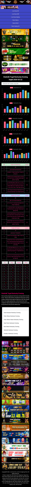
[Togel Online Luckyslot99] (15, 415)
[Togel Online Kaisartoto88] (15, 402)
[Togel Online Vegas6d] (15, 369)
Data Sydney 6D (14, 478)
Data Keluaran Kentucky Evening (12, 312)
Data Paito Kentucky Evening (11, 323)
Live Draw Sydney (15, 17)
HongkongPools (8, 481)
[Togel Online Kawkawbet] (15, 363)
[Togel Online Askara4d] (15, 376)
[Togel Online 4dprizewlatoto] (15, 395)
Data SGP (24, 476)
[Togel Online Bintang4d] (15, 382)
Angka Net (8, 475)
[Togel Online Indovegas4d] (15, 466)
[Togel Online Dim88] (15, 38)
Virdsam (4, 475)
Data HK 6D (8, 478)
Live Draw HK (15, 11)
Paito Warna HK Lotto (18, 483)
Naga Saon (26, 475)
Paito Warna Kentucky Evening (12, 316)
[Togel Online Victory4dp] (15, 356)
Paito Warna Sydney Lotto (18, 481)
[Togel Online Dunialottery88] (15, 427)
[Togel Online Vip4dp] (15, 421)
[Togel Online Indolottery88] (15, 440)
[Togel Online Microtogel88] (15, 344)
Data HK (20, 476)
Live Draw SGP (15, 14)
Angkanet (15, 479)
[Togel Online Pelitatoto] (15, 64)
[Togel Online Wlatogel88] (15, 389)
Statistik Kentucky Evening (11, 330)
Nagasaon (21, 475)
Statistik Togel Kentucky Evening (12, 293)
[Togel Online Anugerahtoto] (15, 434)
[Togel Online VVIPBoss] (15, 32)
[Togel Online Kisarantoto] (15, 58)
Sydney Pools (20, 479)
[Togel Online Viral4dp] (15, 70)
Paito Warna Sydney (6, 476)
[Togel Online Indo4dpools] (15, 408)
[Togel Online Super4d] (15, 45)
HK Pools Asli (19, 484)
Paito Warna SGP (14, 476)
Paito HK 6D (15, 23)
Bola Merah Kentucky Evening (11, 326)
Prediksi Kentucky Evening (11, 333)
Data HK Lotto (10, 483)
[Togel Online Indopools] (15, 453)
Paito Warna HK (15, 475)
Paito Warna (15, 20)
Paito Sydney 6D (15, 26)
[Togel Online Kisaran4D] (15, 51)
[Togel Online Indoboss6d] (15, 350)
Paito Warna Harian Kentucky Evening (13, 319)
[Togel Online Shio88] (15, 460)
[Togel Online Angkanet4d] (15, 447)
